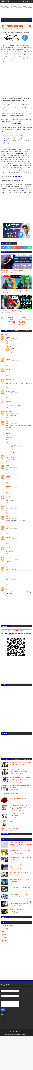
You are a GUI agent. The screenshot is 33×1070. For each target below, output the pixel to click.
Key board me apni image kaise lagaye (10, 793)
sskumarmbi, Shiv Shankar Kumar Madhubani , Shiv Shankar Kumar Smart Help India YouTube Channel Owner (20, 807)
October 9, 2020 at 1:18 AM (17, 446)
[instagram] (31, 1)
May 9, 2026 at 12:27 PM (12, 589)
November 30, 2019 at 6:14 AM (13, 360)
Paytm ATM (4, 937)
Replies (9, 346)
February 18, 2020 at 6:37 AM (13, 413)
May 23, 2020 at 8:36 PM (12, 477)
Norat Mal (8, 401)
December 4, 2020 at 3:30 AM (13, 559)
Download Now (16, 123)
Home (2, 1017)
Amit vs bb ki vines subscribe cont (9, 828)
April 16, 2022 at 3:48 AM (12, 579)
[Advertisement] (17, 13)
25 (19, 28)
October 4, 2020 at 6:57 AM (12, 538)
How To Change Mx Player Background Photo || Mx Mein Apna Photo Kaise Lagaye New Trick (20, 779)
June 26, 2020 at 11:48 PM (12, 498)
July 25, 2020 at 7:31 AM (12, 518)
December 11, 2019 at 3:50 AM (13, 370)
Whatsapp (4, 940)
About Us (12, 821)
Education (5, 928)
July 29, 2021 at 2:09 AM (12, 569)
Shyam (12, 348)
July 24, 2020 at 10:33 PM (12, 508)
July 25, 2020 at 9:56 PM (12, 528)
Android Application (11, 243)
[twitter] (26, 1)
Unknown (8, 337)
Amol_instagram (10, 411)
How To (4, 931)
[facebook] (24, 1)
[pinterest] (30, 1)
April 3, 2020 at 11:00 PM (12, 435)
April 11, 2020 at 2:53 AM (12, 457)
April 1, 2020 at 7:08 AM (12, 423)
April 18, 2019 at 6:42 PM (12, 338)
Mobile (4, 934)
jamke (7, 588)
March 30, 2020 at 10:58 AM (17, 350)
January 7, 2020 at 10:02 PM (12, 392)
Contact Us (3, 1021)
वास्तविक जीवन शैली (10, 379)
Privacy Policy (4, 1023)
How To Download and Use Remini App (11, 311)
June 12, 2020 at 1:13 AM (12, 487)
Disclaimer (3, 1026)
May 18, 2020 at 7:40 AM (12, 467)
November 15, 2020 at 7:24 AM (13, 549)
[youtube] (28, 1)
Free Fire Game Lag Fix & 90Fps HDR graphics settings (15, 290)
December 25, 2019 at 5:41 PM (13, 381)
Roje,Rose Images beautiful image (18, 798)
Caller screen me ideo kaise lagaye (18, 894)
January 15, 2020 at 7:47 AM (12, 403)
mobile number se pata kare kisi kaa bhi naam (12, 270)
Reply (7, 343)
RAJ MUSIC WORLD (10, 391)
